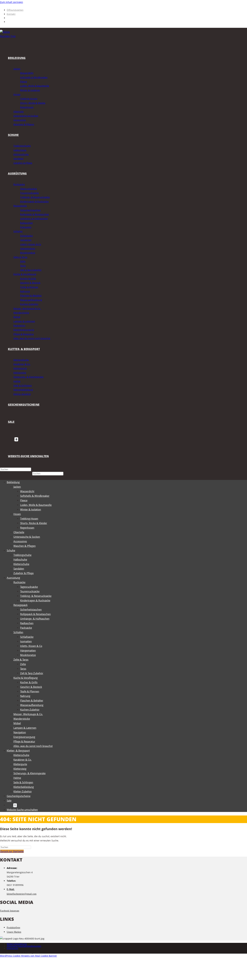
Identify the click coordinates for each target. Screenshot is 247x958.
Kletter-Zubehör (22, 791)
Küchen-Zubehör (29, 709)
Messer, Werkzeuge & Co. (28, 714)
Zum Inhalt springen (11, 2)
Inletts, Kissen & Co (31, 646)
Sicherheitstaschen (31, 609)
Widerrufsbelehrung (17, 943)
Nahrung (25, 696)
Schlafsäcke (26, 636)
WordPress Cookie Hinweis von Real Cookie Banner (28, 955)
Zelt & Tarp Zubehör (31, 673)
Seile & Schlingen (23, 782)
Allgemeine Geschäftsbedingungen (24, 946)
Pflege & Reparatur (24, 741)
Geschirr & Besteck (31, 686)
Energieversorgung (24, 737)
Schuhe (11, 550)
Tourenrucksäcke (29, 591)
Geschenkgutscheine (18, 796)
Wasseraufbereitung (31, 705)
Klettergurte (20, 764)
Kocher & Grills (28, 682)
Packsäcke (26, 627)
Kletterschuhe (21, 564)
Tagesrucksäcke (29, 586)
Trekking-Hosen (29, 518)
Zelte (23, 664)
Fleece (23, 500)
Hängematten (28, 650)
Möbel (17, 723)
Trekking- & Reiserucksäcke (35, 596)
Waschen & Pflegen (24, 545)
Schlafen (18, 632)
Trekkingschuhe (22, 555)
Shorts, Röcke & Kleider (33, 523)
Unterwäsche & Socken (26, 536)
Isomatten (26, 641)
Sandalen (18, 568)
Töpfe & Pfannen (29, 691)
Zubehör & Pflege (23, 573)
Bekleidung (13, 482)
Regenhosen (27, 527)
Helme (17, 777)
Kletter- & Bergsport (18, 750)
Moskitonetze (28, 655)
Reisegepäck (20, 605)
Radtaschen (26, 623)
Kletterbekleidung (23, 787)
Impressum (12, 948)
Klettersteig (19, 768)
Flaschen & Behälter (31, 700)
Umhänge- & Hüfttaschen (34, 618)
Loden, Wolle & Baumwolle (36, 505)
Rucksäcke (19, 582)
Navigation (19, 732)
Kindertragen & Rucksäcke (35, 600)
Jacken (17, 486)
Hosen (17, 514)
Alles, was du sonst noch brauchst (33, 746)
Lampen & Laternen (24, 727)
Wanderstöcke (21, 718)
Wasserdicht (27, 491)
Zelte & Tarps (20, 659)
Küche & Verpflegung (25, 677)
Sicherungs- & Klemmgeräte (29, 773)
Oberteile (18, 532)
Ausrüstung (13, 577)
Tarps (23, 668)
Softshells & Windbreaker (34, 495)
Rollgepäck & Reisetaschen (35, 614)
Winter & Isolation (30, 509)
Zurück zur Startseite (12, 851)
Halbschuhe (20, 559)
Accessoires (20, 541)
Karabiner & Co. (22, 759)
